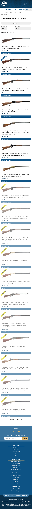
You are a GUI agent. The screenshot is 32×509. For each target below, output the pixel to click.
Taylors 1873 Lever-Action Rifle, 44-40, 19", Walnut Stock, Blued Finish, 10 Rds (14, 347)
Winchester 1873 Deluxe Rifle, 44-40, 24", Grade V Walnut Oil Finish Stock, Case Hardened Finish (14, 68)
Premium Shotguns (16, 491)
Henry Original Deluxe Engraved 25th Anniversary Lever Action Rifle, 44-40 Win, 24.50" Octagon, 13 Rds (15, 410)
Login (16, 455)
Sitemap (16, 481)
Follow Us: (16, 429)
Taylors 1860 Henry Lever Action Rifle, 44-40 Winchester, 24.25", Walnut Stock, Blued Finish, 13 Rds (16, 282)
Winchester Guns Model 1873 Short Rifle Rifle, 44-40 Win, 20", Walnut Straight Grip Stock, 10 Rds (15, 154)
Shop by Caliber (17, 12)
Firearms (6, 12)
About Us (16, 483)
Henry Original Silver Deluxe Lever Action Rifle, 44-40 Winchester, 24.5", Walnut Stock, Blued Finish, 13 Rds (15, 389)
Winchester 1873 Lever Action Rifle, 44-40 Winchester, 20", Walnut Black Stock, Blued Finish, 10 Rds (15, 196)
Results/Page (4, 26)
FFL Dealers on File (16, 469)
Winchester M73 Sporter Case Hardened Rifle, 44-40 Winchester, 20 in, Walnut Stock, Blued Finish (15, 89)
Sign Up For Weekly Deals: (16, 436)
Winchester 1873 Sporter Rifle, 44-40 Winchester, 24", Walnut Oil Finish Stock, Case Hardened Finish (15, 303)
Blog (16, 453)
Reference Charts (16, 451)
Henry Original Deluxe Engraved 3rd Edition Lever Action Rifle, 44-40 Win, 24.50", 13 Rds (14, 261)
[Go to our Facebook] (13, 431)
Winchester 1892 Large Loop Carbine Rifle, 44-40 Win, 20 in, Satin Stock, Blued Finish (15, 110)
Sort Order (17, 26)
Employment (16, 479)
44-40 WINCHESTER (5, 14)
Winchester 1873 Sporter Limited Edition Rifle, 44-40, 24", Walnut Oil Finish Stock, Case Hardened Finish (15, 217)
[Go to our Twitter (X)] (16, 431)
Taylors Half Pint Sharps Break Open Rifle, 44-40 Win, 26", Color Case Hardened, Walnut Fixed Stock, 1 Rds (15, 368)
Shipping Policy (16, 465)
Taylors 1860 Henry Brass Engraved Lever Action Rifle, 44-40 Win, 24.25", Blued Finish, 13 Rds (15, 175)
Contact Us (16, 447)
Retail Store (16, 449)
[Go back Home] (1, 12)
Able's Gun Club (16, 489)
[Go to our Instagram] (19, 431)
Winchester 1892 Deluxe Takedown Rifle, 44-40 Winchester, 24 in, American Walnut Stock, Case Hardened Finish (14, 325)
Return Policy (16, 467)
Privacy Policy (16, 477)
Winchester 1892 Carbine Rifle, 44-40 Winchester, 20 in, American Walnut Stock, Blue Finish (15, 47)
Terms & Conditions (16, 475)
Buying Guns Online (16, 461)
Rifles (11, 12)
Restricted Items (16, 463)
